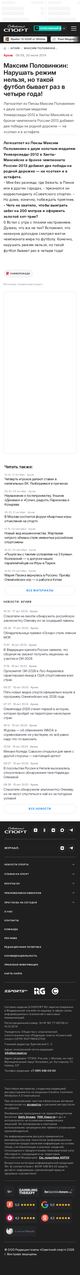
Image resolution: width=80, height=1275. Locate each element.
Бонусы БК (12, 883)
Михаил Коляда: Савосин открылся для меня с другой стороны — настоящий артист (39, 753)
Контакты (11, 920)
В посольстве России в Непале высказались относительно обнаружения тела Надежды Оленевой (37, 772)
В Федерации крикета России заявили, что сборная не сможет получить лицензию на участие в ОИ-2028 (36, 654)
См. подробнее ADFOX (54, 1157)
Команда (11, 929)
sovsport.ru (34, 1104)
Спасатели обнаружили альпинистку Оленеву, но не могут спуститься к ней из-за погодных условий (39, 793)
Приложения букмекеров (22, 893)
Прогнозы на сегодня (20, 902)
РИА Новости (46, 1116)
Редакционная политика (22, 947)
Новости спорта (16, 864)
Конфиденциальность (20, 955)
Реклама (10, 938)
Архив (8, 55)
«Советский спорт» (30, 284)
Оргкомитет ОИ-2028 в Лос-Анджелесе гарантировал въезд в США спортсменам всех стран (39, 675)
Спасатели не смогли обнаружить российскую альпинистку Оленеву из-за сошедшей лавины (39, 618)
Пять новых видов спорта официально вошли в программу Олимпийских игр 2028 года (39, 694)
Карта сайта (13, 973)
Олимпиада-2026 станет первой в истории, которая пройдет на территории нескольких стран (37, 713)
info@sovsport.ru (16, 1053)
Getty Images (27, 1116)
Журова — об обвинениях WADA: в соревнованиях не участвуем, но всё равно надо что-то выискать (36, 734)
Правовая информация (21, 964)
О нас (8, 911)
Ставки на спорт (16, 874)
